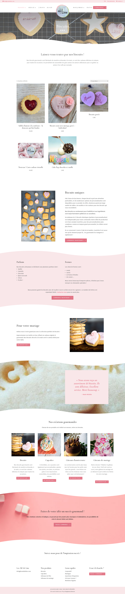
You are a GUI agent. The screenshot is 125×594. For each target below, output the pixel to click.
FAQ (105, 1)
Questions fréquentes (72, 576)
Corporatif (68, 571)
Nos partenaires (111, 1)
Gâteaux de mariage (101, 460)
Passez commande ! (61, 524)
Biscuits (23, 460)
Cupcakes (49, 460)
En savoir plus (22, 345)
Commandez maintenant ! (75, 240)
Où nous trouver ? (70, 578)
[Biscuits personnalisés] (38, 241)
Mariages (68, 574)
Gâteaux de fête (46, 576)
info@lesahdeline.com (24, 571)
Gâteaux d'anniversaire (75, 460)
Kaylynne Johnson (70, 591)
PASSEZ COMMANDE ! (96, 574)
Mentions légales (70, 580)
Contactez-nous (62, 292)
